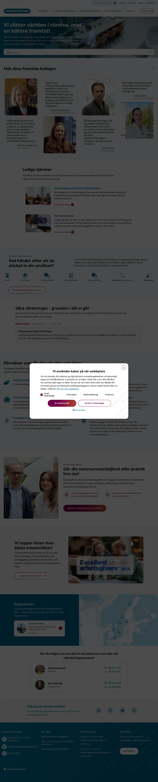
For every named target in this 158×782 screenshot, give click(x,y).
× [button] (122, 366)
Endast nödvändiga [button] (94, 403)
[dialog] (79, 391)
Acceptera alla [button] (62, 403)
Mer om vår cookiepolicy (68, 388)
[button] (79, 410)
